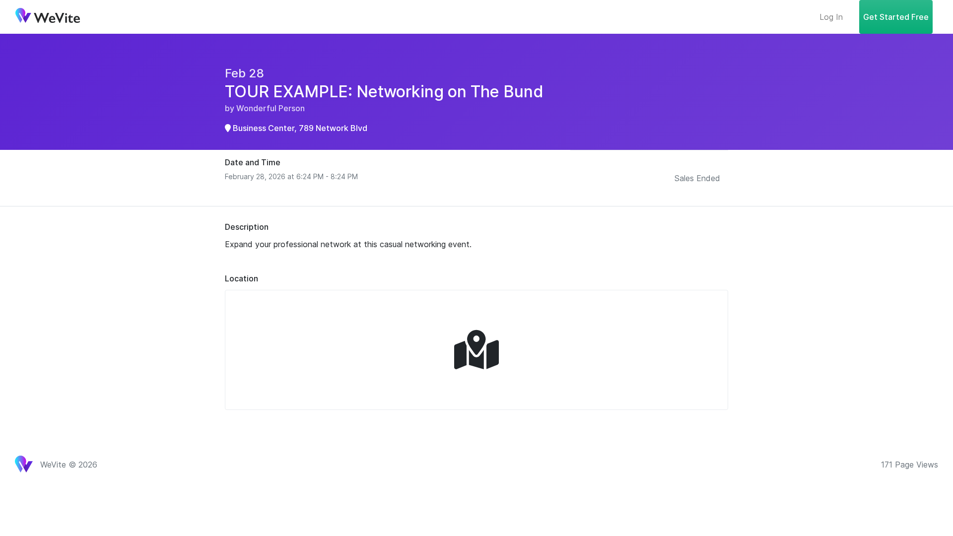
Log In (831, 17)
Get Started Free (896, 17)
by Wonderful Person (265, 108)
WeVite (47, 17)
